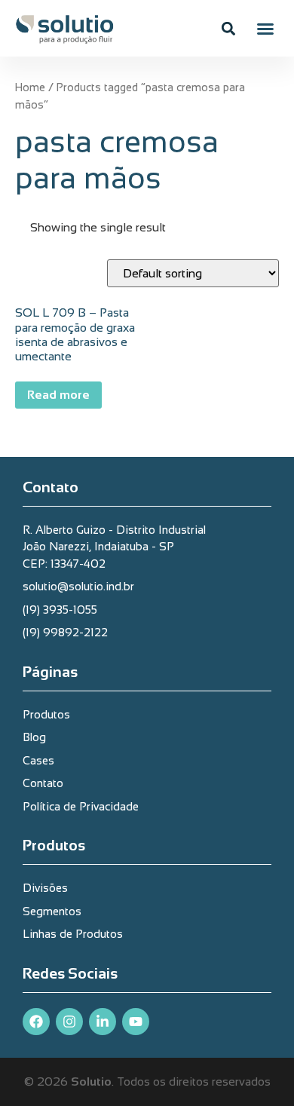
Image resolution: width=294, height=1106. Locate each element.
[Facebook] (36, 1021)
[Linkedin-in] (102, 1021)
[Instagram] (69, 1021)
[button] (265, 28)
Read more (58, 394)
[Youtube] (135, 1021)
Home (30, 87)
